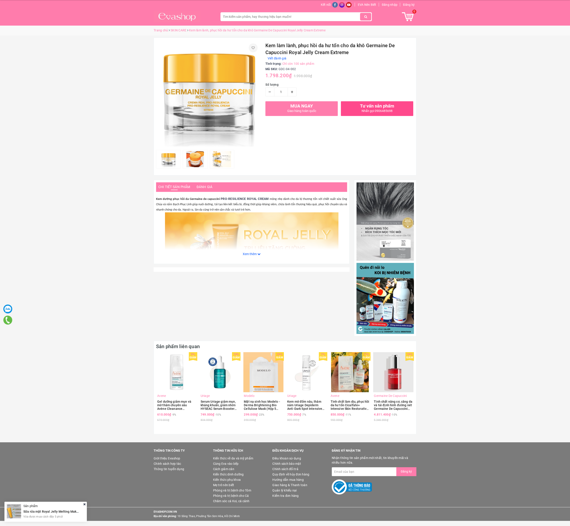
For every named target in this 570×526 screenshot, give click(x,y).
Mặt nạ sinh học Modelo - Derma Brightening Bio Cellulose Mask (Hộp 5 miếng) (262, 405)
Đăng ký (409, 4)
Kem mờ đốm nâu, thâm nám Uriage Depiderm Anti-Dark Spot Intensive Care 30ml (304, 405)
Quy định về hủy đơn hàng (290, 474)
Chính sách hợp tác (167, 463)
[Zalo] (7, 309)
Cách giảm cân (223, 469)
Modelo (249, 396)
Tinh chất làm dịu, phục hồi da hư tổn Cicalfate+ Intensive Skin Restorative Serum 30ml (350, 405)
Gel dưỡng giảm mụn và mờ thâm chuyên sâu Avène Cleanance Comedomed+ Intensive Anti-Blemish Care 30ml (174, 405)
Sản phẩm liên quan (178, 346)
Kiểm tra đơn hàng (285, 496)
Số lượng (272, 84)
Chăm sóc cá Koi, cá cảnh (231, 501)
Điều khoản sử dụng (286, 458)
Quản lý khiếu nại (284, 490)
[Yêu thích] (253, 47)
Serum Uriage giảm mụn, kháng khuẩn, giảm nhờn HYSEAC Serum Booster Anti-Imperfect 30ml (218, 405)
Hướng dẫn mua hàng (288, 479)
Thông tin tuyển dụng (169, 469)
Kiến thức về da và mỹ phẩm (233, 458)
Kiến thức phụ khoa (227, 479)
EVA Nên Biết (367, 4)
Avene (161, 396)
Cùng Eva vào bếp (226, 463)
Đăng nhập (389, 4)
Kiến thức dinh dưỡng (228, 474)
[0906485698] (7, 320)
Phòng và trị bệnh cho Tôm (232, 490)
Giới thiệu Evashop (167, 458)
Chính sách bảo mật (286, 463)
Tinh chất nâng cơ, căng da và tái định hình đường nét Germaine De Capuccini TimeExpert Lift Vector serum (393, 405)
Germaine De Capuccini (390, 396)
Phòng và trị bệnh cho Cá (231, 496)
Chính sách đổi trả (285, 469)
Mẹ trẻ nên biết (223, 485)
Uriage (205, 396)
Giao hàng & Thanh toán (289, 485)
